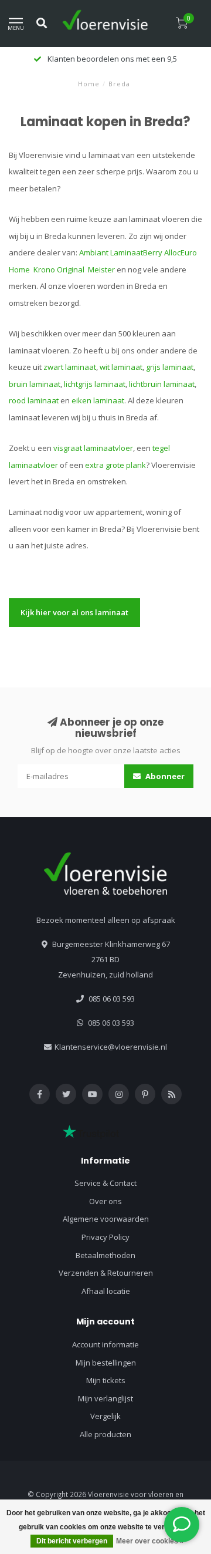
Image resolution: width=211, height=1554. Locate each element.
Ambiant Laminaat (111, 252)
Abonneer (164, 776)
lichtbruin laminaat (162, 384)
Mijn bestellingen (106, 1362)
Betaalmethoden (105, 1255)
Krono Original (59, 269)
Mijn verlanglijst (105, 1398)
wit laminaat (121, 367)
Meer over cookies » (150, 1541)
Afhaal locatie (105, 1291)
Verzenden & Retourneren (106, 1273)
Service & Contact (105, 1183)
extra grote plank (115, 465)
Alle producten (105, 1434)
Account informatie (105, 1344)
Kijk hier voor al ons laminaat (74, 612)
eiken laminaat (98, 400)
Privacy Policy (105, 1237)
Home (89, 83)
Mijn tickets (105, 1380)
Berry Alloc (162, 252)
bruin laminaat (34, 384)
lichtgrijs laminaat (94, 384)
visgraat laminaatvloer (93, 448)
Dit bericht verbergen (71, 1541)
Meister (102, 269)
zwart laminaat (69, 367)
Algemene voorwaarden (106, 1218)
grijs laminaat (169, 367)
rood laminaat (34, 400)
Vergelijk (105, 1416)
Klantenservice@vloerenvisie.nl (111, 1046)
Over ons (105, 1201)
